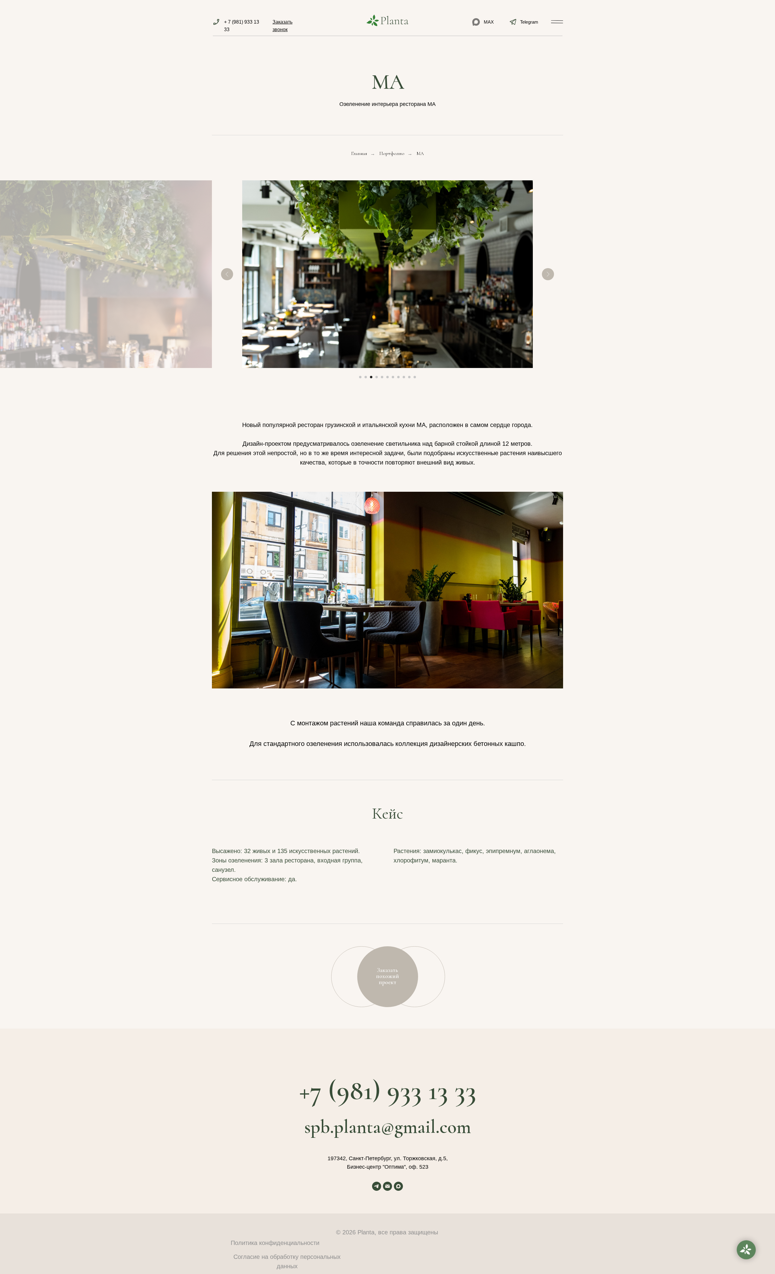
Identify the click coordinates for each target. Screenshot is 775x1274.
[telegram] (376, 1186)
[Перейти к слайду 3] (371, 377)
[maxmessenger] (398, 1186)
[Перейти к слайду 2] (365, 377)
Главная (359, 153)
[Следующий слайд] (548, 274)
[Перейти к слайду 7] (393, 377)
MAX (489, 22)
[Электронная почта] (387, 1186)
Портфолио (391, 153)
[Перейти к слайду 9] (404, 377)
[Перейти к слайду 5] (382, 377)
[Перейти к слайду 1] (360, 377)
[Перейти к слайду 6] (387, 377)
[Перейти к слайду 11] (415, 377)
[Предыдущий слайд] (227, 274)
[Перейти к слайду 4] (376, 377)
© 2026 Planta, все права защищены (387, 1232)
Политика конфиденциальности (275, 1243)
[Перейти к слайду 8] (398, 377)
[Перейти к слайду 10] (409, 377)
